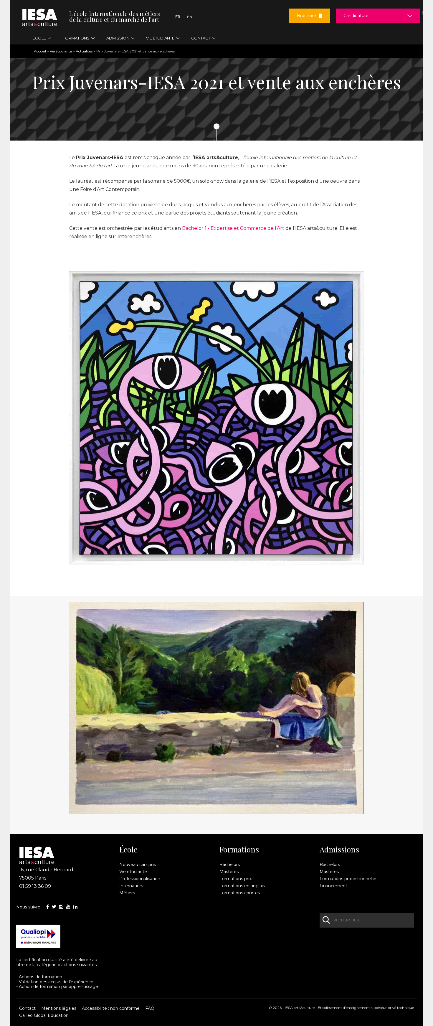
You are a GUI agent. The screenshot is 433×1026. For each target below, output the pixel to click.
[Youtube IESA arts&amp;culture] (68, 907)
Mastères (229, 871)
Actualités (84, 51)
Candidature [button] (355, 15)
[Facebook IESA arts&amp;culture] (47, 907)
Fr (177, 16)
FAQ (149, 1008)
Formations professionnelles (348, 878)
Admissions (339, 849)
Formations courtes (239, 892)
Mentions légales (58, 1008)
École (128, 849)
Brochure (307, 15)
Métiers (127, 892)
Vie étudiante (61, 51)
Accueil (40, 51)
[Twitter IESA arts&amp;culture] (54, 907)
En (189, 16)
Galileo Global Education (44, 1015)
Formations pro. (235, 878)
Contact (27, 1008)
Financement (333, 885)
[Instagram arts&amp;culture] (61, 907)
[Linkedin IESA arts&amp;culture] (75, 907)
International (132, 885)
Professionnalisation (139, 878)
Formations (239, 849)
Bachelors (229, 864)
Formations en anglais (242, 885)
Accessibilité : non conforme (111, 1008)
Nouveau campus (137, 864)
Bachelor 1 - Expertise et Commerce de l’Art (233, 228)
